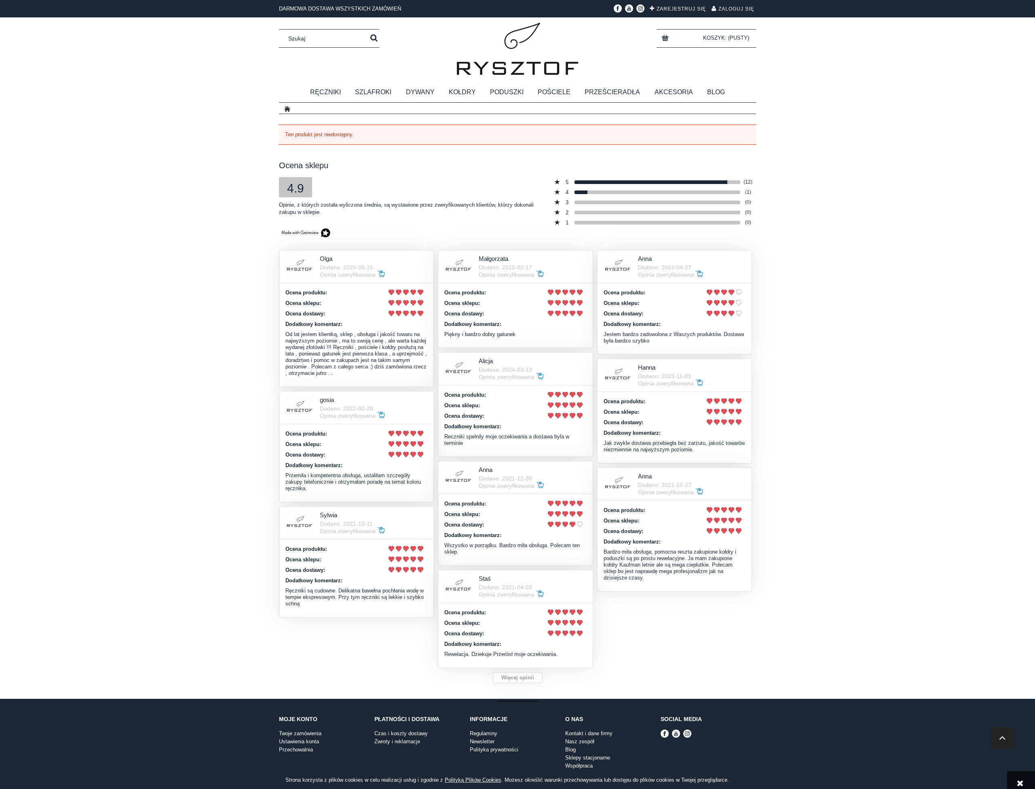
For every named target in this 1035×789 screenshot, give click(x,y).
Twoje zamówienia (300, 733)
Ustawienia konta (299, 741)
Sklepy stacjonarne (587, 758)
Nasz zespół (579, 741)
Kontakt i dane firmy (589, 733)
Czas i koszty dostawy (401, 733)
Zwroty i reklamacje (397, 741)
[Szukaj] (374, 38)
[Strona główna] (517, 49)
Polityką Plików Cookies (473, 780)
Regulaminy (483, 733)
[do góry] (1002, 738)
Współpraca (579, 766)
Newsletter (482, 741)
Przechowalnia (296, 750)
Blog (570, 750)
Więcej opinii (517, 678)
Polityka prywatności (494, 750)
